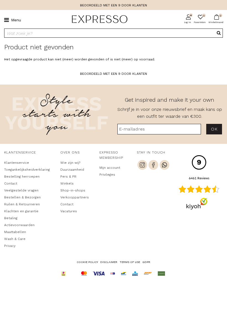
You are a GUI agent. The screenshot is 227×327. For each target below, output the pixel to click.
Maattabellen (15, 232)
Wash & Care (14, 239)
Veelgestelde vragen (21, 190)
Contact (10, 183)
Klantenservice (16, 163)
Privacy (10, 246)
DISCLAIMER (108, 262)
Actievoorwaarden (19, 225)
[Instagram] (142, 165)
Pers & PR (68, 176)
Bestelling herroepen (22, 176)
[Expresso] (97, 19)
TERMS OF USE (130, 262)
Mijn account (109, 168)
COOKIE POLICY (87, 262)
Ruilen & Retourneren (22, 204)
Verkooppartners (74, 197)
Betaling (10, 218)
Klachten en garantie (21, 211)
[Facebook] (153, 165)
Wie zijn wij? (70, 163)
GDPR (146, 262)
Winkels (67, 183)
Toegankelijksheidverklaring (27, 170)
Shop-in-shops (72, 190)
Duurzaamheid (72, 170)
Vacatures (68, 211)
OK (214, 129)
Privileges (107, 175)
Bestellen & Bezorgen (22, 197)
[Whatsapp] (164, 165)
